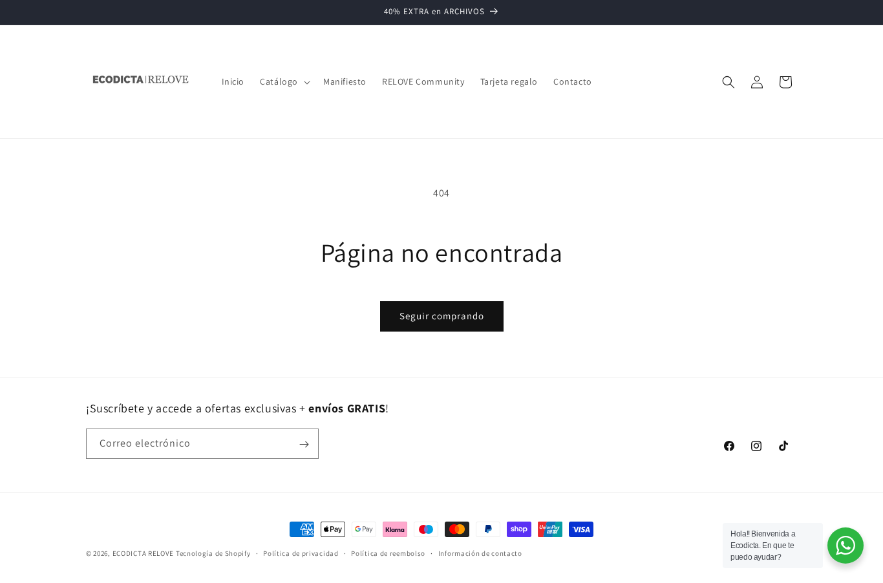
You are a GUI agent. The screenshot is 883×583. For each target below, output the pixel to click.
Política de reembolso (388, 552)
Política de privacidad (300, 552)
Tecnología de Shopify (213, 553)
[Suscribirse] (304, 444)
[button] (283, 81)
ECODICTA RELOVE (143, 553)
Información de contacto (480, 552)
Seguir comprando (441, 316)
